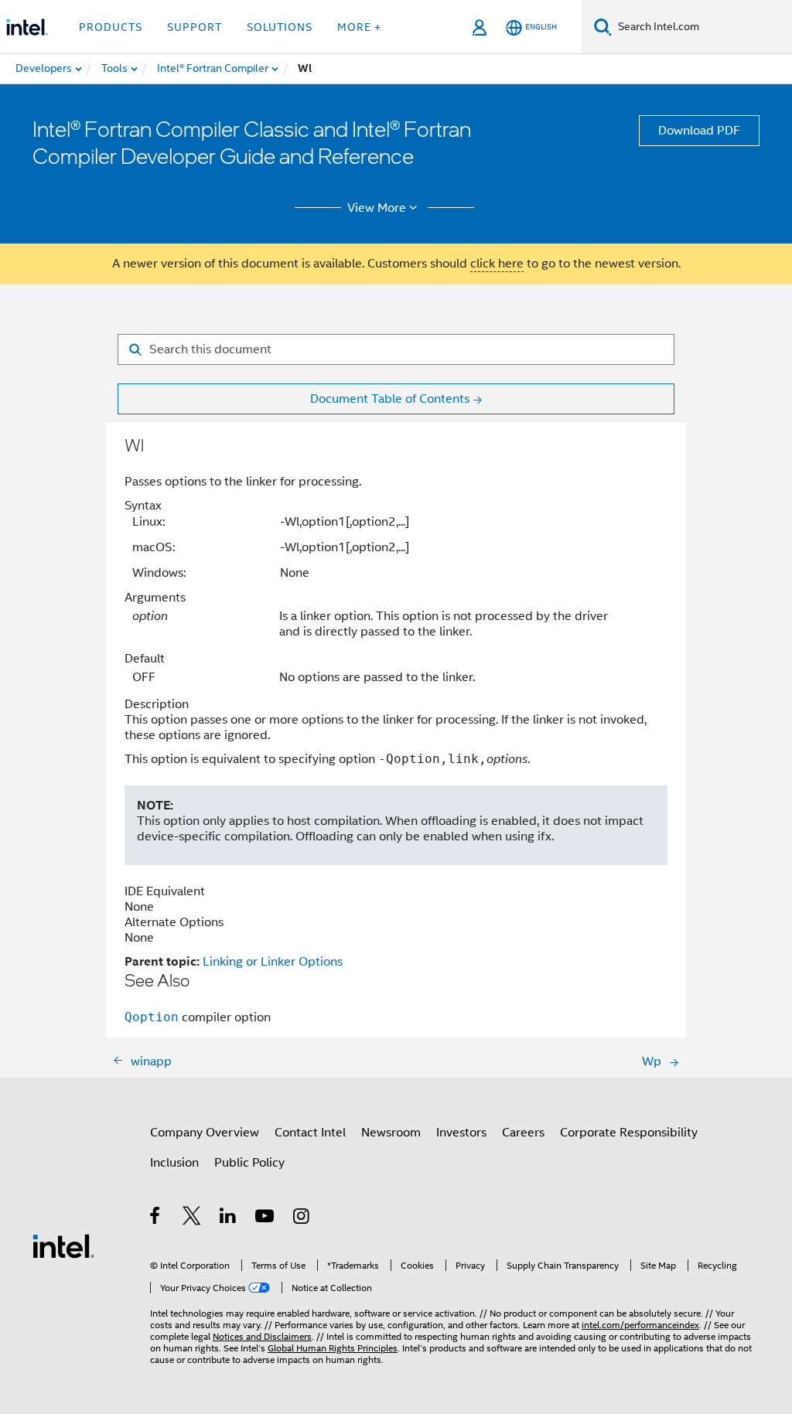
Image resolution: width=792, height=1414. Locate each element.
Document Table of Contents (389, 399)
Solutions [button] (279, 27)
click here (497, 263)
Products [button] (110, 27)
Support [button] (194, 27)
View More (376, 208)
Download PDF (699, 130)
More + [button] (359, 27)
